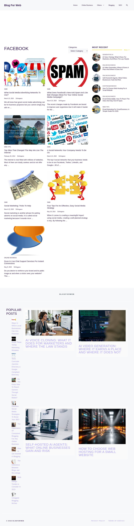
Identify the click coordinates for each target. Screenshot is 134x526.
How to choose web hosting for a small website (97, 452)
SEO (120, 5)
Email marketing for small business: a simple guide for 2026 (116, 110)
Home (75, 5)
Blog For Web (12, 5)
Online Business (87, 5)
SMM (5, 89)
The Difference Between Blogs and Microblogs (16, 467)
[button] (127, 5)
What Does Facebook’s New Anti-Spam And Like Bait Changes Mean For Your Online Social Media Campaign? (67, 95)
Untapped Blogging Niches (15, 500)
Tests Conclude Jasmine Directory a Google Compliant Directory (16, 367)
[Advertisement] (67, 26)
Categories (72, 47)
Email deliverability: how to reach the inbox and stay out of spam (116, 100)
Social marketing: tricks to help (17, 206)
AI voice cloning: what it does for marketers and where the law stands (116, 58)
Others (99, 5)
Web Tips (7, 147)
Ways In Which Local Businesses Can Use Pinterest (16, 328)
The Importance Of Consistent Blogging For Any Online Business (16, 434)
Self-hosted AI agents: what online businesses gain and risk (115, 79)
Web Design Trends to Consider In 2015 (16, 483)
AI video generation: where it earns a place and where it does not (116, 68)
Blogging (111, 5)
